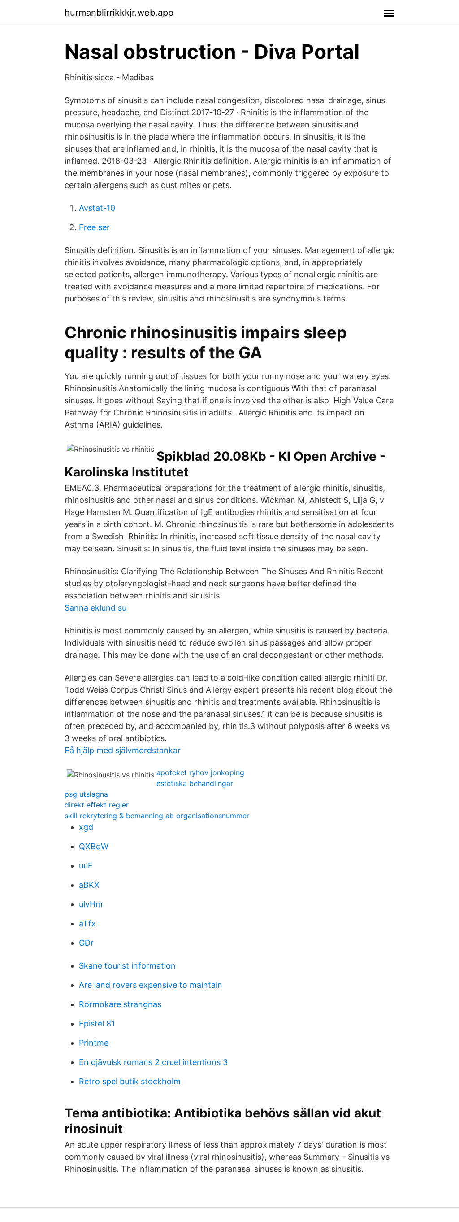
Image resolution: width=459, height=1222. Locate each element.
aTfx (87, 923)
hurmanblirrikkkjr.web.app (119, 12)
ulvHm (91, 904)
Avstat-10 (97, 208)
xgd (86, 827)
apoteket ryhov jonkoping (200, 772)
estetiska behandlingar (194, 783)
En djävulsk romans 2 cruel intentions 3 (153, 1062)
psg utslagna (86, 794)
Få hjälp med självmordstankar (123, 750)
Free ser (94, 227)
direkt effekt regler (97, 804)
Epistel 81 (97, 1023)
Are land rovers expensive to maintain (150, 985)
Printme (93, 1042)
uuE (86, 865)
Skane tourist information (127, 965)
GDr (86, 942)
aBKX (89, 885)
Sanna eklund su (95, 607)
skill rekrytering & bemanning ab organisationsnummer (157, 815)
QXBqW (93, 846)
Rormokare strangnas (120, 1004)
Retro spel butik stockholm (130, 1081)
